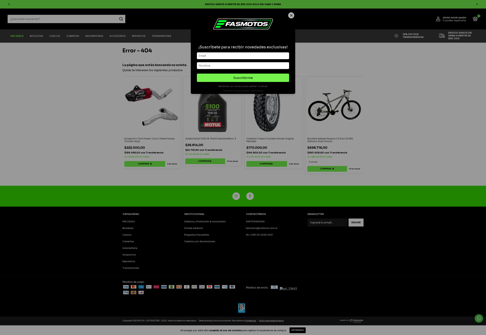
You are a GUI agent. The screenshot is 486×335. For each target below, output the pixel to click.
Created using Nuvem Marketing (243, 90)
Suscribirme (243, 78)
